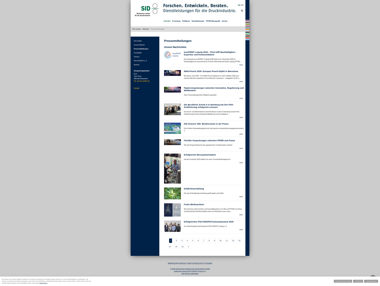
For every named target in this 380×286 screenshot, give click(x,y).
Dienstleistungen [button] (198, 21)
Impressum (173, 263)
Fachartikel (138, 53)
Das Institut (138, 41)
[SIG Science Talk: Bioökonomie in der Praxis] (174, 129)
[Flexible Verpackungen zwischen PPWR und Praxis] (174, 144)
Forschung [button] (176, 21)
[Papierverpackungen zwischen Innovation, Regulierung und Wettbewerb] (174, 93)
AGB (189, 263)
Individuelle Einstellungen (343, 281)
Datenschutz (198, 263)
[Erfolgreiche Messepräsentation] (174, 169)
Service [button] (225, 21)
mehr (241, 65)
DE (239, 5)
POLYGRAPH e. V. (140, 61)
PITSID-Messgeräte (213, 21)
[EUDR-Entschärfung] (174, 194)
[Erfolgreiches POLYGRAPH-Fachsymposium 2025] (174, 226)
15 (176, 247)
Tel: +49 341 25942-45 (142, 81)
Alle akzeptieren (371, 281)
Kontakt (136, 88)
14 (170, 247)
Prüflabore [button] (186, 21)
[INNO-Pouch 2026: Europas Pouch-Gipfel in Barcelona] (174, 76)
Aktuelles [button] (167, 21)
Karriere (136, 65)
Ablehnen (358, 281)
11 (227, 240)
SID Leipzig (136, 29)
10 (220, 240)
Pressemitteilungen (141, 49)
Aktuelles (145, 29)
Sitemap (208, 263)
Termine (136, 57)
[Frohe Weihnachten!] (174, 210)
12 (233, 240)
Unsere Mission (139, 45)
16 (182, 247)
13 (239, 240)
